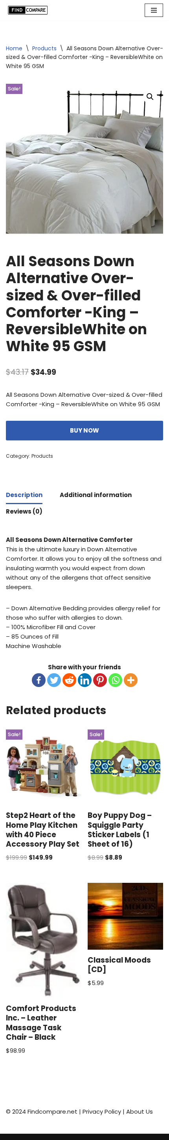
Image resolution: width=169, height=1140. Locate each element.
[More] (131, 680)
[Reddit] (69, 680)
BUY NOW (84, 430)
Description (24, 495)
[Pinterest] (100, 680)
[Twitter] (54, 680)
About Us (139, 1111)
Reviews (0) (24, 511)
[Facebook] (39, 680)
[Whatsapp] (115, 680)
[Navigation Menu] (154, 10)
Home (14, 48)
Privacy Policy (102, 1111)
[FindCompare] (29, 10)
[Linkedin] (85, 680)
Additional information (96, 495)
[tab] (24, 496)
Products (44, 48)
